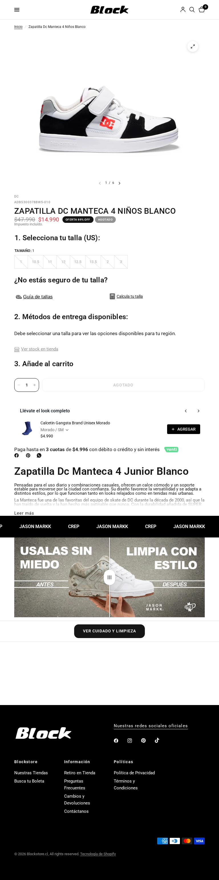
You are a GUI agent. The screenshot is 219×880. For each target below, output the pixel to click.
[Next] (119, 183)
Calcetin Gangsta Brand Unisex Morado (75, 423)
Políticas (123, 762)
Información (77, 762)
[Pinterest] (29, 455)
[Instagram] (133, 740)
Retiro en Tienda (79, 772)
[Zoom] (192, 46)
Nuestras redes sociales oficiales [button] (151, 726)
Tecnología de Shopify (98, 854)
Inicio (18, 27)
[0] (201, 9)
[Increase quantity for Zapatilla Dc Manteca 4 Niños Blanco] (34, 385)
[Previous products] (186, 411)
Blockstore (26, 762)
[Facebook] (17, 455)
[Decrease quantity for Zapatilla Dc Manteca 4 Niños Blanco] (19, 385)
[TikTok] (161, 740)
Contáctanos (76, 811)
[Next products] (198, 411)
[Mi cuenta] (183, 9)
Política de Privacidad (134, 772)
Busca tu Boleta (29, 781)
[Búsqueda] (192, 9)
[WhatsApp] (40, 455)
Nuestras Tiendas (31, 772)
